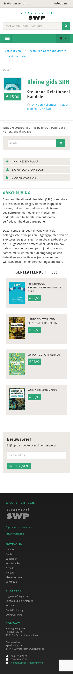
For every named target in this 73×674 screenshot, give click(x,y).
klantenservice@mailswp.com (27, 662)
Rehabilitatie (17, 56)
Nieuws (10, 572)
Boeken (10, 554)
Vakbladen (11, 558)
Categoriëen (13, 51)
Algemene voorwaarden (19, 527)
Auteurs (10, 549)
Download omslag (27, 169)
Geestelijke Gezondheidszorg (47, 51)
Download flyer (25, 177)
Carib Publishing (14, 610)
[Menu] (7, 38)
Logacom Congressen (17, 596)
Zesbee (10, 605)
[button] (63, 38)
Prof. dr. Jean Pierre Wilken (48, 106)
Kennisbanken (13, 563)
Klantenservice (14, 577)
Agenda (10, 567)
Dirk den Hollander (44, 104)
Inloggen (60, 3)
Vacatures (11, 581)
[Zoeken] (66, 26)
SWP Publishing (14, 614)
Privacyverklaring (15, 533)
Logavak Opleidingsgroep (19, 600)
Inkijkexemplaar (25, 161)
